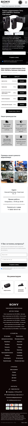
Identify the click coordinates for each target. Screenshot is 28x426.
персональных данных (13, 61)
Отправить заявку (14, 57)
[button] (2, 288)
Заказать (22, 81)
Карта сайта (24, 422)
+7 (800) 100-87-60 (14, 209)
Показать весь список (14, 111)
